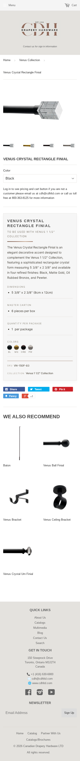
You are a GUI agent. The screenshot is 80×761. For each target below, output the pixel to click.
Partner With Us (51, 733)
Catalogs (40, 622)
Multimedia (40, 627)
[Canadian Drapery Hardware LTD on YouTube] (51, 693)
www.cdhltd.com (42, 683)
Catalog (32, 733)
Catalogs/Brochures (38, 739)
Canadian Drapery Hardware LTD (43, 746)
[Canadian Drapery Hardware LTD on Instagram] (40, 693)
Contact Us (40, 638)
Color (6, 170)
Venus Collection (29, 60)
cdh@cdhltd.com (49, 193)
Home (6, 60)
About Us (40, 617)
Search (40, 643)
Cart (74, 5)
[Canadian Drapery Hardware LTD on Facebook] (28, 693)
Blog (40, 632)
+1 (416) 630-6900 (42, 674)
